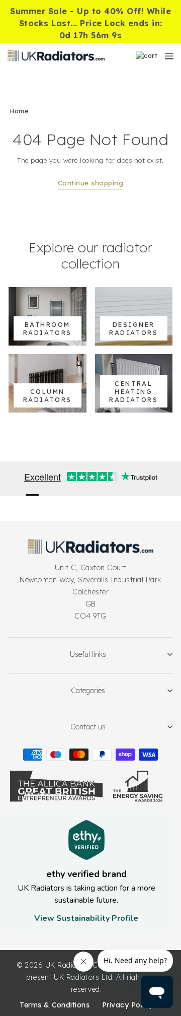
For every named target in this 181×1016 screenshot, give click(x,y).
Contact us (88, 726)
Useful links (88, 654)
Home (19, 111)
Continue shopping (91, 183)
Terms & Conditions (54, 1004)
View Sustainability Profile (86, 918)
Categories (88, 690)
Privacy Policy (127, 1004)
